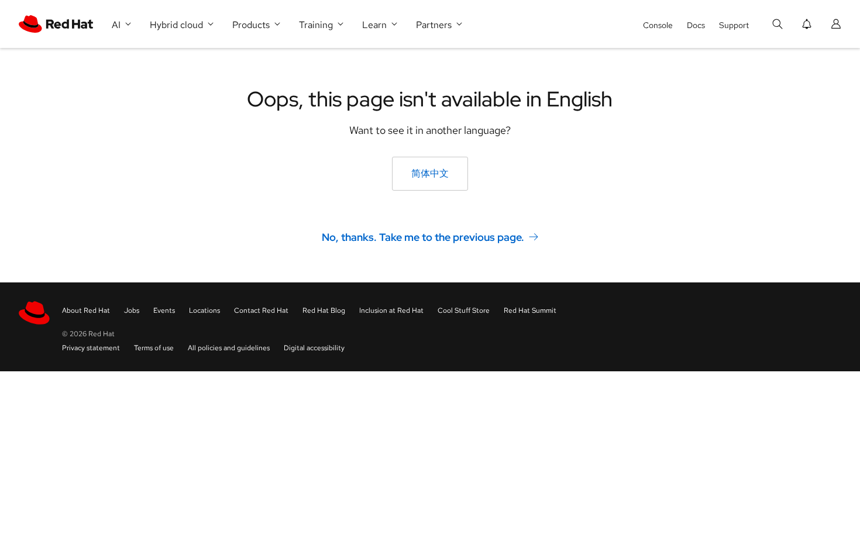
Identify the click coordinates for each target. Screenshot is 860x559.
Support (734, 25)
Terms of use (154, 348)
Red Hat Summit (530, 310)
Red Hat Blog (323, 310)
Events (164, 310)
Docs (696, 25)
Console (658, 25)
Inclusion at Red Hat (391, 310)
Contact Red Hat (261, 310)
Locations (204, 310)
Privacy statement (91, 348)
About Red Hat (86, 310)
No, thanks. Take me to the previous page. (423, 237)
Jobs (131, 310)
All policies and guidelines (229, 348)
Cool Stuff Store (464, 310)
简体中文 (430, 173)
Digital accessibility (314, 348)
